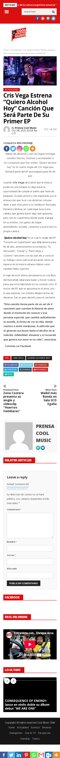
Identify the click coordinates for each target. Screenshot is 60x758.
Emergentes (16, 733)
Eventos (35, 728)
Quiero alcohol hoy (15, 238)
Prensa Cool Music (26, 128)
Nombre (12, 542)
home (12, 728)
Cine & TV (30, 733)
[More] (33, 149)
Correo (11, 555)
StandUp (25, 739)
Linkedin (12, 369)
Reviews (46, 728)
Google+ (42, 365)
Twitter (27, 365)
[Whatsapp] (26, 149)
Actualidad (15, 50)
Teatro (36, 739)
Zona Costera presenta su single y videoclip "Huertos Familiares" (13, 401)
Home (6, 50)
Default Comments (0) (18, 484)
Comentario (14, 509)
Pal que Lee (44, 733)
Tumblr (26, 369)
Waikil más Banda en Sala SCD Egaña (49, 397)
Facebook (11, 365)
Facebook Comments (17, 489)
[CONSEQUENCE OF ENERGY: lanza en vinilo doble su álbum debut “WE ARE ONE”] (30, 694)
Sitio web (12, 569)
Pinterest (41, 369)
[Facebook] (7, 149)
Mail (9, 374)
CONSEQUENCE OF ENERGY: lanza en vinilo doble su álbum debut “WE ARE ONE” (27, 704)
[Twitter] (13, 149)
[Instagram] (19, 149)
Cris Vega (18, 358)
